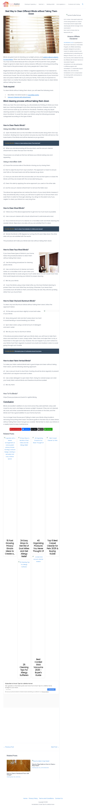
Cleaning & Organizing (30, 4)
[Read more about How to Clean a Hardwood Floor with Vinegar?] (18, 765)
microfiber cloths (33, 95)
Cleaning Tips (10, 777)
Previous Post (8, 747)
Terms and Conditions (46, 798)
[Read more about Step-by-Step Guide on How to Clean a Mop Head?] (40, 761)
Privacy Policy (33, 798)
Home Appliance (61, 4)
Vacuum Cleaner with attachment (19, 97)
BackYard (41, 4)
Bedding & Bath (50, 4)
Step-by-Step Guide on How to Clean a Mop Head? (43, 764)
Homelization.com (68, 42)
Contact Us (59, 798)
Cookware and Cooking (74, 4)
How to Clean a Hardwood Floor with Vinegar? (18, 774)
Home (25, 798)
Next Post (55, 747)
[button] (36, 4)
